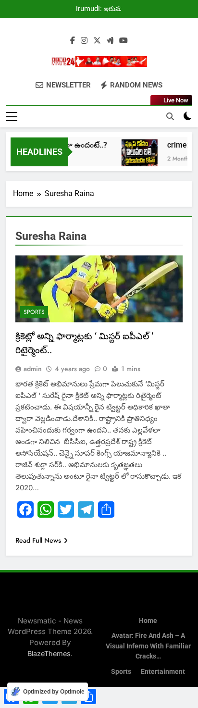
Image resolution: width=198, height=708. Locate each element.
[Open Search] (170, 116)
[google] (110, 41)
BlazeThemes (49, 653)
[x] (97, 41)
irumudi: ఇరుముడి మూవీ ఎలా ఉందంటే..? (103, 9)
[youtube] (123, 41)
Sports (34, 312)
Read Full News (38, 540)
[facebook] (72, 41)
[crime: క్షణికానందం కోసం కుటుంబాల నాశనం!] (137, 157)
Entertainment (163, 672)
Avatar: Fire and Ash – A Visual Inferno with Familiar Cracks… (148, 646)
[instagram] (84, 41)
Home (148, 621)
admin (33, 368)
